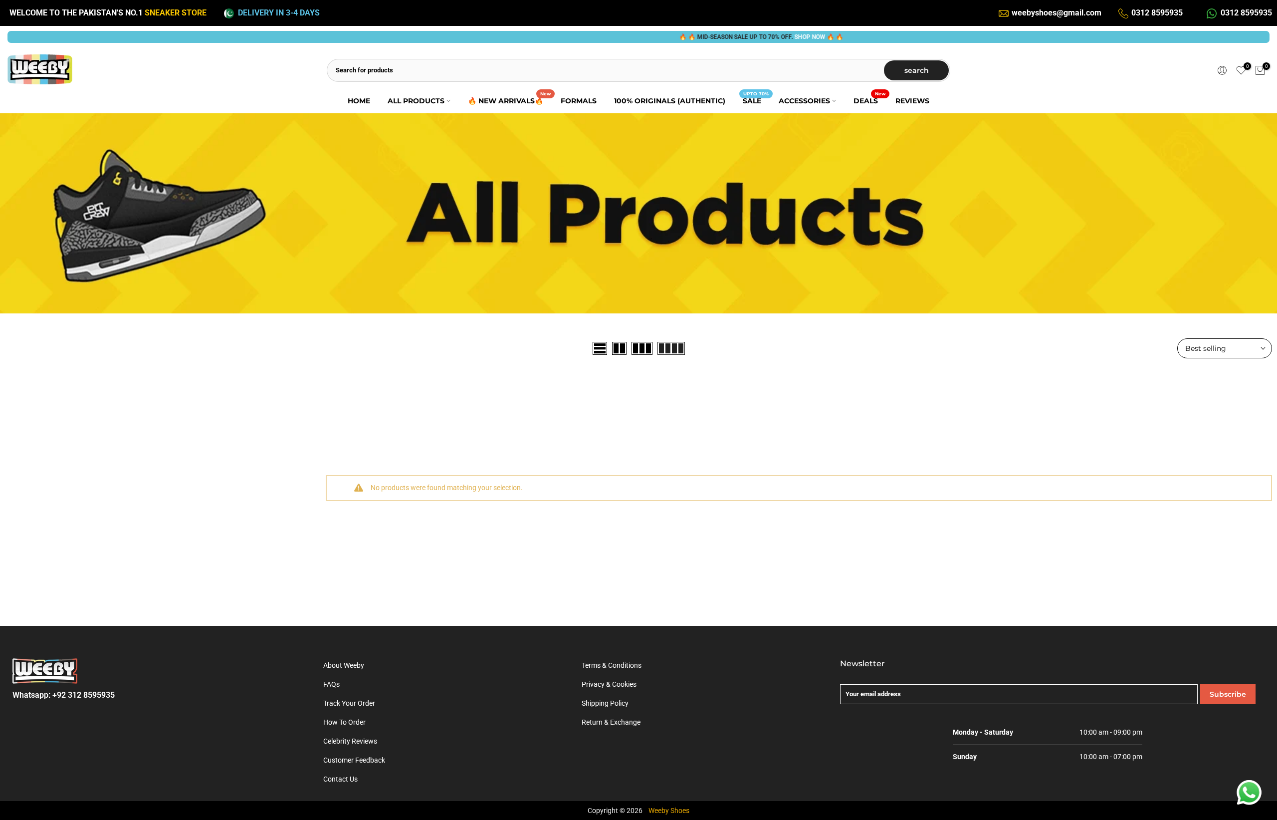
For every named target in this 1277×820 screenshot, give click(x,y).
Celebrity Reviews (350, 741)
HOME (359, 100)
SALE (756, 100)
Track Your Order (349, 703)
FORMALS (579, 100)
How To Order (344, 722)
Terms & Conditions (611, 665)
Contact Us (340, 779)
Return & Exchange (611, 722)
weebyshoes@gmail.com (1056, 12)
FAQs (331, 684)
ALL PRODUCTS (416, 100)
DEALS (869, 100)
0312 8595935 (1157, 12)
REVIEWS (912, 100)
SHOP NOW (778, 36)
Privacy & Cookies (609, 684)
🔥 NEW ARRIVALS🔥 (509, 100)
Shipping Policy (605, 703)
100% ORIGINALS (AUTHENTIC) (669, 100)
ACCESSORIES (804, 100)
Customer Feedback (354, 760)
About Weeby (343, 665)
